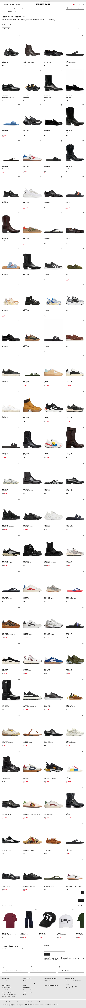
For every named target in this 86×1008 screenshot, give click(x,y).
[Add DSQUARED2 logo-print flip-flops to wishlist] (19, 140)
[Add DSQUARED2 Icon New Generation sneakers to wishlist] (61, 391)
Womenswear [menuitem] (5, 4)
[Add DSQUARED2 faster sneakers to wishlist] (40, 70)
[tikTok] (69, 986)
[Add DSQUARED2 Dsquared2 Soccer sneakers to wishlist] (19, 715)
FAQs (32, 969)
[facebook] (72, 986)
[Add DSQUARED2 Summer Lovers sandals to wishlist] (40, 715)
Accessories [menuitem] (27, 8)
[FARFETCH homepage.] (43, 4)
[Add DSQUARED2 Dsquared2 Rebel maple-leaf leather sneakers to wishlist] (82, 859)
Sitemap (24, 994)
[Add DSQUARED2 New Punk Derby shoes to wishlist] (61, 715)
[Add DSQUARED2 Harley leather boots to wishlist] (82, 427)
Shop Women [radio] (5, 25)
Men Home (4, 11)
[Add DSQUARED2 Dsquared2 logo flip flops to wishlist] (40, 355)
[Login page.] (77, 4)
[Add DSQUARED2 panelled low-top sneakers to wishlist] (19, 535)
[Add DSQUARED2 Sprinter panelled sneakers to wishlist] (82, 715)
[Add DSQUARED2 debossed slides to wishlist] (19, 104)
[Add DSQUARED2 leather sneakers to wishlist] (61, 679)
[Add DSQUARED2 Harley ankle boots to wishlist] (82, 787)
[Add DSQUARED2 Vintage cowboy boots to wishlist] (82, 104)
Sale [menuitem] (44, 8)
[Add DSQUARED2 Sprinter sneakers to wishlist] (82, 391)
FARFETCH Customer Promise (8, 996)
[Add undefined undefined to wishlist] (17, 909)
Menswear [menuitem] (11, 4)
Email (45, 947)
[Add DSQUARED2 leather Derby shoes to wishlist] (82, 463)
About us (25, 980)
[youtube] (76, 986)
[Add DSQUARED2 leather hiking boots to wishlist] (40, 535)
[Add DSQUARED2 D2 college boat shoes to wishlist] (82, 248)
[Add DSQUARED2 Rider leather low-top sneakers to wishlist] (40, 859)
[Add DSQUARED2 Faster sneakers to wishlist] (19, 35)
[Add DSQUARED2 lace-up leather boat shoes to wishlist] (82, 320)
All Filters (5, 28)
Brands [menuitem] (7, 8)
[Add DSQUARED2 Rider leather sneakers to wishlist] (61, 787)
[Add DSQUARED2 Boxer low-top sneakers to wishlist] (40, 607)
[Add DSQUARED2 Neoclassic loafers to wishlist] (61, 35)
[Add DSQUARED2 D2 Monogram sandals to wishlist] (19, 248)
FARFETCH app (26, 987)
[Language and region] (74, 4)
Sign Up (47, 954)
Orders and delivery (6, 985)
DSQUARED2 (10, 11)
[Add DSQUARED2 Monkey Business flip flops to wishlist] (61, 212)
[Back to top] (82, 892)
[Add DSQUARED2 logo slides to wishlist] (61, 140)
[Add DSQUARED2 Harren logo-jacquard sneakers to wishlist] (19, 499)
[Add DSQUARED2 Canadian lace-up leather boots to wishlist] (40, 284)
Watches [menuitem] (34, 8)
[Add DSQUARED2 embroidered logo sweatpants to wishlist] (61, 751)
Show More (80, 905)
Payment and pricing (6, 989)
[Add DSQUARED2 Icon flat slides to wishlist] (19, 427)
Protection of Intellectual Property (35, 1001)
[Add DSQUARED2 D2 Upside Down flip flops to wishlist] (82, 35)
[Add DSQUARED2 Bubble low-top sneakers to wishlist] (61, 607)
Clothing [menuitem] (13, 8)
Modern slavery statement (28, 989)
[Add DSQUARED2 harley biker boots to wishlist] (19, 679)
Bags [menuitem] (22, 8)
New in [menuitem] (3, 8)
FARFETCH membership (49, 982)
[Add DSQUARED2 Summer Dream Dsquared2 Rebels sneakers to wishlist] (40, 787)
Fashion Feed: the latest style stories (73, 980)
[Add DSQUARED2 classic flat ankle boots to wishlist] (61, 70)
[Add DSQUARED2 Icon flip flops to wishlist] (61, 463)
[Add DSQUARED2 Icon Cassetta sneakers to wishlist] (61, 248)
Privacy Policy (62, 958)
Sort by (79, 28)
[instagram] (66, 986)
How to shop (6, 969)
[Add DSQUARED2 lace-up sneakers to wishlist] (40, 320)
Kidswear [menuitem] (18, 4)
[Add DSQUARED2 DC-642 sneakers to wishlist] (61, 823)
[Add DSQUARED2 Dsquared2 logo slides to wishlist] (82, 176)
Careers (24, 985)
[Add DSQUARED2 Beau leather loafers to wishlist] (61, 104)
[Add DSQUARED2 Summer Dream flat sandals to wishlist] (40, 823)
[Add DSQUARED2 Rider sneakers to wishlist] (19, 355)
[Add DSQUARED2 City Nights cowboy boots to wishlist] (82, 140)
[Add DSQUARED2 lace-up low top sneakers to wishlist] (61, 571)
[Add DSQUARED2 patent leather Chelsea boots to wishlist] (61, 535)
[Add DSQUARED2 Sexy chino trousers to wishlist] (40, 643)
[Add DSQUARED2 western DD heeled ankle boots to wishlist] (40, 35)
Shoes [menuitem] (18, 8)
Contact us (4, 980)
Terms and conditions (14, 1001)
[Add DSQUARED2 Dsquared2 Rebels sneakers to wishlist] (40, 140)
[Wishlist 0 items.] (79, 4)
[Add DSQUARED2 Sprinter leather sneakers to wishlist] (40, 499)
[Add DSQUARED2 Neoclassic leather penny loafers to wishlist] (82, 212)
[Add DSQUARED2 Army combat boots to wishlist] (40, 391)
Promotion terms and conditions (9, 994)
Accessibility (23, 1001)
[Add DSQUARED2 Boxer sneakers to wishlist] (61, 643)
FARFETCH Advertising (28, 992)
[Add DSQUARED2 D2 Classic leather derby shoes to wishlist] (19, 70)
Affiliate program (47, 980)
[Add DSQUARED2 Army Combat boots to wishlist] (19, 751)
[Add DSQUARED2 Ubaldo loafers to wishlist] (82, 70)
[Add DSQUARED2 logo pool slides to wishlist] (82, 607)
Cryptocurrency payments (8, 992)
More (55, 20)
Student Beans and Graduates (51, 985)
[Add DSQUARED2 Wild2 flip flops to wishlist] (82, 823)
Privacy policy (5, 1001)
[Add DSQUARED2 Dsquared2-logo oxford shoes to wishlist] (19, 176)
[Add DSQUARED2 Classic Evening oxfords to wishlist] (19, 787)
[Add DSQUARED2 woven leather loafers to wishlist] (19, 859)
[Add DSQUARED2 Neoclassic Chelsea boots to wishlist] (40, 463)
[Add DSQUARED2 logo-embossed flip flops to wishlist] (61, 859)
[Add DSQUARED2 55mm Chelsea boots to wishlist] (40, 248)
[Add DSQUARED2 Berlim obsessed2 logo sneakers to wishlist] (40, 679)
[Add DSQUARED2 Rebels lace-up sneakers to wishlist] (82, 679)
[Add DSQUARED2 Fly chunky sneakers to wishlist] (40, 176)
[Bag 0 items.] (82, 4)
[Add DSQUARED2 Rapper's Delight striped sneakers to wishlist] (19, 607)
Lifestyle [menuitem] (39, 8)
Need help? (62, 969)
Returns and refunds (6, 987)
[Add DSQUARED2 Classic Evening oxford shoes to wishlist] (61, 176)
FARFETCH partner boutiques (29, 982)
